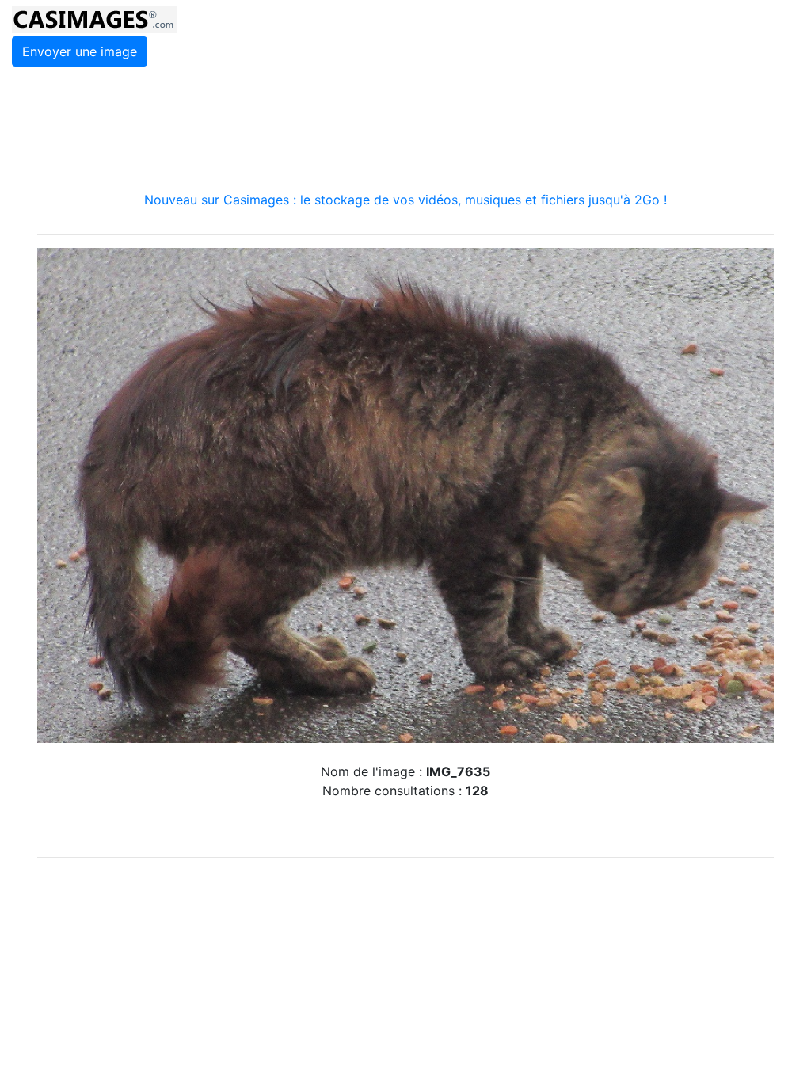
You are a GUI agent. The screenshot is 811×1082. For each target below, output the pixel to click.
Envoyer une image (79, 51)
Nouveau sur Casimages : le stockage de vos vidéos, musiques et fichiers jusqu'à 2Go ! (405, 200)
